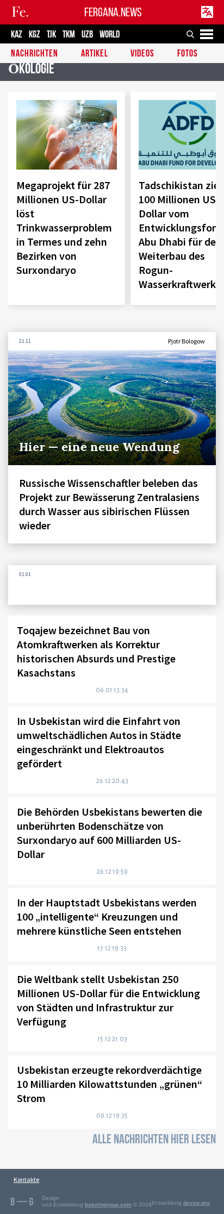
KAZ (16, 34)
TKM (69, 34)
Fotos (187, 54)
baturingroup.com (108, 1204)
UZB (87, 34)
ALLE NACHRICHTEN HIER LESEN (154, 1139)
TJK (51, 34)
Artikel (94, 54)
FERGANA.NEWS (113, 12)
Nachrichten (34, 54)
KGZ (34, 34)
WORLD (109, 34)
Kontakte (26, 1179)
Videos (142, 54)
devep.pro (196, 1203)
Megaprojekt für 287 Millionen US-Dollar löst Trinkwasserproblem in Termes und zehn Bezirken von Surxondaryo (64, 227)
